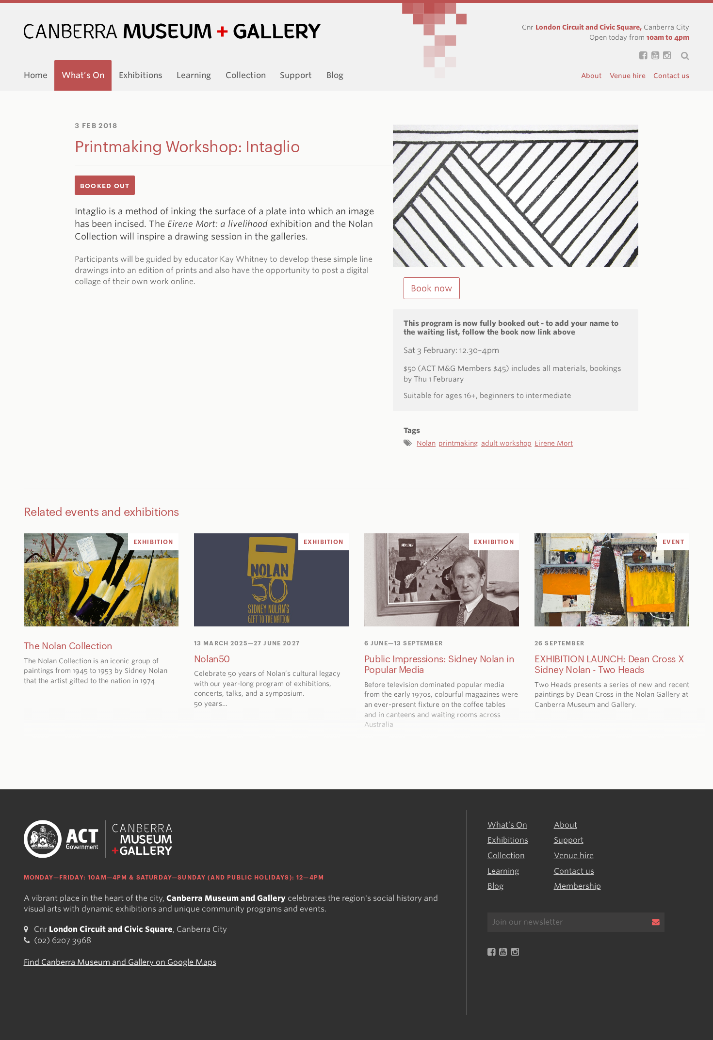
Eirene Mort (554, 443)
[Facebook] (641, 56)
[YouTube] (653, 56)
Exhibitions (140, 75)
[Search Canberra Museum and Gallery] (680, 55)
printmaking (458, 443)
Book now (431, 288)
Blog (334, 75)
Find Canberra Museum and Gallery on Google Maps (120, 961)
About (591, 76)
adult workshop (506, 443)
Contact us (671, 76)
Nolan (426, 443)
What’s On (83, 75)
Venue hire (628, 76)
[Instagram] (665, 56)
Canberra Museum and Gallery (172, 31)
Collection (246, 75)
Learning (194, 75)
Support (296, 75)
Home (36, 75)
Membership (577, 886)
